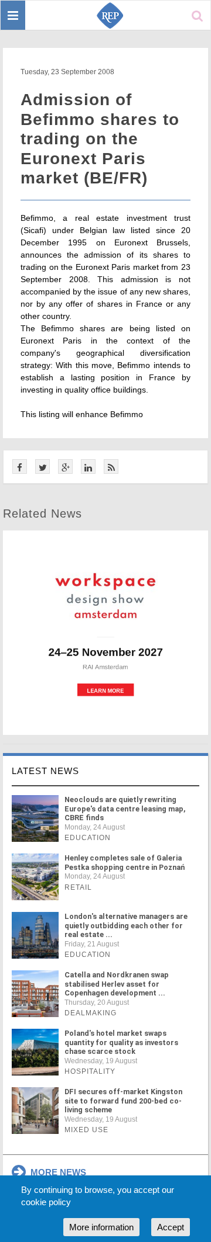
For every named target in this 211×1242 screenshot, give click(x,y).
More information (101, 1227)
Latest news (45, 771)
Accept (170, 1227)
